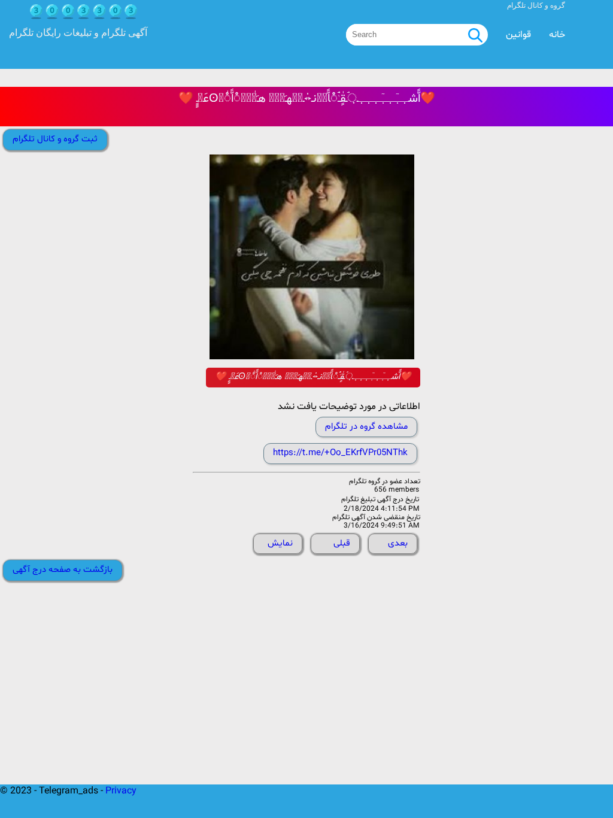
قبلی (341, 543)
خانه (557, 35)
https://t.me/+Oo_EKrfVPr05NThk (340, 453)
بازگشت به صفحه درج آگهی (63, 569)
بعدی (398, 543)
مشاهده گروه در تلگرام (366, 426)
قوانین (518, 35)
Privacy (120, 791)
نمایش (280, 543)
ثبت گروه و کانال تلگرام (55, 139)
